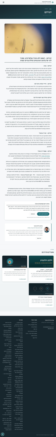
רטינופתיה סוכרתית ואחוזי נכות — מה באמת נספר (19, 357)
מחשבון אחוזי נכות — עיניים (31, 333)
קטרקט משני (8, 410)
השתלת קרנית (34, 327)
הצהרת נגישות (34, 335)
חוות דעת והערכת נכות (32, 331)
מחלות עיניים (8, 388)
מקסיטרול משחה (8, 401)
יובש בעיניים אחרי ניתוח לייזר (45, 297)
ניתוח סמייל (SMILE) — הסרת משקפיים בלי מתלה (6, 362)
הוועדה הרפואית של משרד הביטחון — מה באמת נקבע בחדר (18, 386)
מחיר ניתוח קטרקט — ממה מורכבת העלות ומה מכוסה (7, 424)
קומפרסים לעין (8, 390)
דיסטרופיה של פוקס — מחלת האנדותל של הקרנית (6, 326)
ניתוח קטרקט (34, 322)
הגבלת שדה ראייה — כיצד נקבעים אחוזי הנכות (18, 414)
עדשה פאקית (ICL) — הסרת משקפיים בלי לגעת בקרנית (7, 336)
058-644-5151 (51, 328)
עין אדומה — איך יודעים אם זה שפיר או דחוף (7, 414)
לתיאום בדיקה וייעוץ (43, 214)
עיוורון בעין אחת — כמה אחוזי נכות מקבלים (19, 391)
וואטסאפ (33, 214)
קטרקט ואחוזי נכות (19, 349)
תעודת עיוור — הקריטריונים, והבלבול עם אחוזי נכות (18, 345)
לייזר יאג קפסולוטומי (7, 408)
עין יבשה (35, 329)
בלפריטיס (31, 75)
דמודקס (9, 380)
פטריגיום (9, 377)
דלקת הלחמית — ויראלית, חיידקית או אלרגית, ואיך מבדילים (44, 270)
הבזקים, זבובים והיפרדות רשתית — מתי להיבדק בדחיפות (7, 356)
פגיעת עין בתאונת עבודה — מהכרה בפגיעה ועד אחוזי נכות (18, 408)
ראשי (50, 9)
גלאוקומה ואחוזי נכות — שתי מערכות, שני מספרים (18, 372)
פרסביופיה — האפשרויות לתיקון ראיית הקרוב (7, 351)
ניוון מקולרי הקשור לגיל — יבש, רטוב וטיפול (7, 345)
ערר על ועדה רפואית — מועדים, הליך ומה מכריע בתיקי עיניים (18, 362)
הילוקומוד (9, 392)
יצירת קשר (39, 238)
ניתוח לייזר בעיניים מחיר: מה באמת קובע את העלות (7, 404)
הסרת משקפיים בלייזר (32, 324)
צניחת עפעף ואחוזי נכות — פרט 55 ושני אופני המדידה (19, 397)
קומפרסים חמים (46, 156)
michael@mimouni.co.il (48, 327)
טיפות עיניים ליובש (7, 398)
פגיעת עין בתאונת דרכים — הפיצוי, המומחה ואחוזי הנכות (18, 402)
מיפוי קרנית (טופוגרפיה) (20, 270)
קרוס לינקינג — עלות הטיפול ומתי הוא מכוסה (18, 419)
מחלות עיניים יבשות (46, 77)
